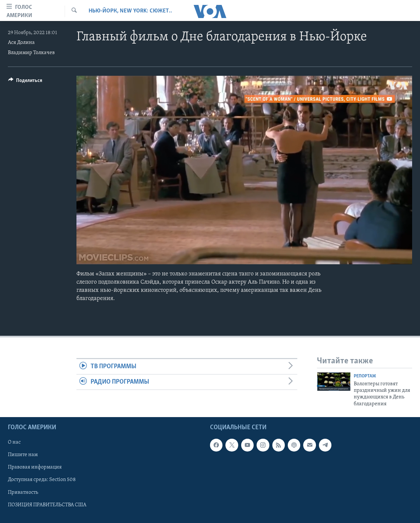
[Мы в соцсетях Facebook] (216, 445)
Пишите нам (23, 455)
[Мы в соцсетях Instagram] (263, 445)
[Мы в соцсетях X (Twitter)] (231, 445)
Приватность (23, 492)
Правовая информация (35, 467)
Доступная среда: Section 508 (42, 480)
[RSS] (278, 445)
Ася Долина (21, 42)
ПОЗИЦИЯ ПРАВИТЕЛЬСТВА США (47, 505)
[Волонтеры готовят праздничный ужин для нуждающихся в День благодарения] (333, 381)
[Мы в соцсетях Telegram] (325, 445)
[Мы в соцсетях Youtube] (247, 445)
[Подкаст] (294, 445)
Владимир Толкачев (31, 52)
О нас (14, 442)
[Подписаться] (309, 445)
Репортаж (365, 376)
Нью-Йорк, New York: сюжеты (130, 11)
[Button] (25, 82)
